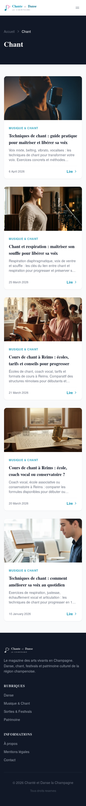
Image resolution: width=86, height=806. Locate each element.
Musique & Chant (17, 703)
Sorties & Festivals (18, 711)
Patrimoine (12, 719)
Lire (70, 171)
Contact (10, 759)
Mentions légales (16, 751)
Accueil (9, 31)
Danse (9, 695)
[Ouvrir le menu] (77, 7)
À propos (10, 743)
